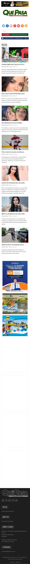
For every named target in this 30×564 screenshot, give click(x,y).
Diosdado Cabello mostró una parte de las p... (13, 64)
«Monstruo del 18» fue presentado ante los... (13, 245)
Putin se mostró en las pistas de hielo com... (13, 152)
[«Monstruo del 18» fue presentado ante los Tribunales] (16, 235)
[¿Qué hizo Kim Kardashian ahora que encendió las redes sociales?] (16, 173)
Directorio (18, 562)
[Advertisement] (15, 355)
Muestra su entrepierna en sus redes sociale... (13, 214)
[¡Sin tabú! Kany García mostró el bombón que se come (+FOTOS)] (16, 113)
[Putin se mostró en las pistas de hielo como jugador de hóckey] (16, 142)
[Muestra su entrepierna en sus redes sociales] (16, 204)
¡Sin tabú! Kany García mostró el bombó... (12, 123)
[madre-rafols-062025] (15, 38)
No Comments (14, 66)
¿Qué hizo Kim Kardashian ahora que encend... (13, 183)
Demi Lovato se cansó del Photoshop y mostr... (13, 94)
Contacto (12, 562)
